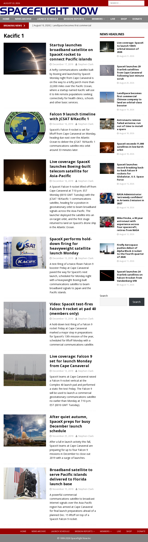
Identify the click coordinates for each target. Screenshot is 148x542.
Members (97, 18)
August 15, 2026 (126, 183)
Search (104, 295)
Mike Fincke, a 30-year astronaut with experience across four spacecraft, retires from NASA (130, 224)
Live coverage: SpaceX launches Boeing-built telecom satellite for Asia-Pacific (70, 168)
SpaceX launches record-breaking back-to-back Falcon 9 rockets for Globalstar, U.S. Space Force (130, 172)
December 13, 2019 (63, 258)
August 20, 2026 (126, 82)
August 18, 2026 (126, 133)
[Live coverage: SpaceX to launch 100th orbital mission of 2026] (107, 46)
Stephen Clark (85, 64)
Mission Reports (74, 18)
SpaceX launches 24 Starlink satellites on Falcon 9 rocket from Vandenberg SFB (130, 276)
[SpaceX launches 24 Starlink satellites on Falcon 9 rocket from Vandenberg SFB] (107, 275)
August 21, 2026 (126, 56)
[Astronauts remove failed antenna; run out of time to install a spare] (107, 123)
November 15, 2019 (63, 489)
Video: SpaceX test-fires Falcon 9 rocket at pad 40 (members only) (73, 309)
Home (6, 18)
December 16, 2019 (63, 124)
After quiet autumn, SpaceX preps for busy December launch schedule (70, 423)
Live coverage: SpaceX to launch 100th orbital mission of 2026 (130, 47)
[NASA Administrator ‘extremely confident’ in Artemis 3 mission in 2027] (107, 198)
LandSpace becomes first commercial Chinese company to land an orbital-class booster (129, 99)
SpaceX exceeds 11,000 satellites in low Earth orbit (130, 146)
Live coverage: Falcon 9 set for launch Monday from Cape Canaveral (71, 361)
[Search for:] (126, 3)
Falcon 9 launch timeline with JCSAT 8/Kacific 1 (72, 116)
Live (112, 18)
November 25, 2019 (63, 436)
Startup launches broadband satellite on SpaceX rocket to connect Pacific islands (71, 52)
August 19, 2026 (126, 109)
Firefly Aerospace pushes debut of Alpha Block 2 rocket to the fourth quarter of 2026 (130, 251)
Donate (137, 18)
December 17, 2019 (63, 64)
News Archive (23, 18)
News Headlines (112, 34)
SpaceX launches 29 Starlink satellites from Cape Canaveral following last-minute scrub (130, 72)
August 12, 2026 (126, 234)
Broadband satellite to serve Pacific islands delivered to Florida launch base (71, 476)
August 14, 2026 (126, 207)
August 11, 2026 (126, 261)
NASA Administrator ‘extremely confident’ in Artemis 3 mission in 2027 (130, 199)
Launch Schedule (47, 18)
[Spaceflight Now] (49, 13)
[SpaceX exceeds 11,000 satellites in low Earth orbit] (107, 147)
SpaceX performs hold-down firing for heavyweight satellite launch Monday (71, 245)
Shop (124, 18)
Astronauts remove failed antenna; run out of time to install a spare (130, 124)
